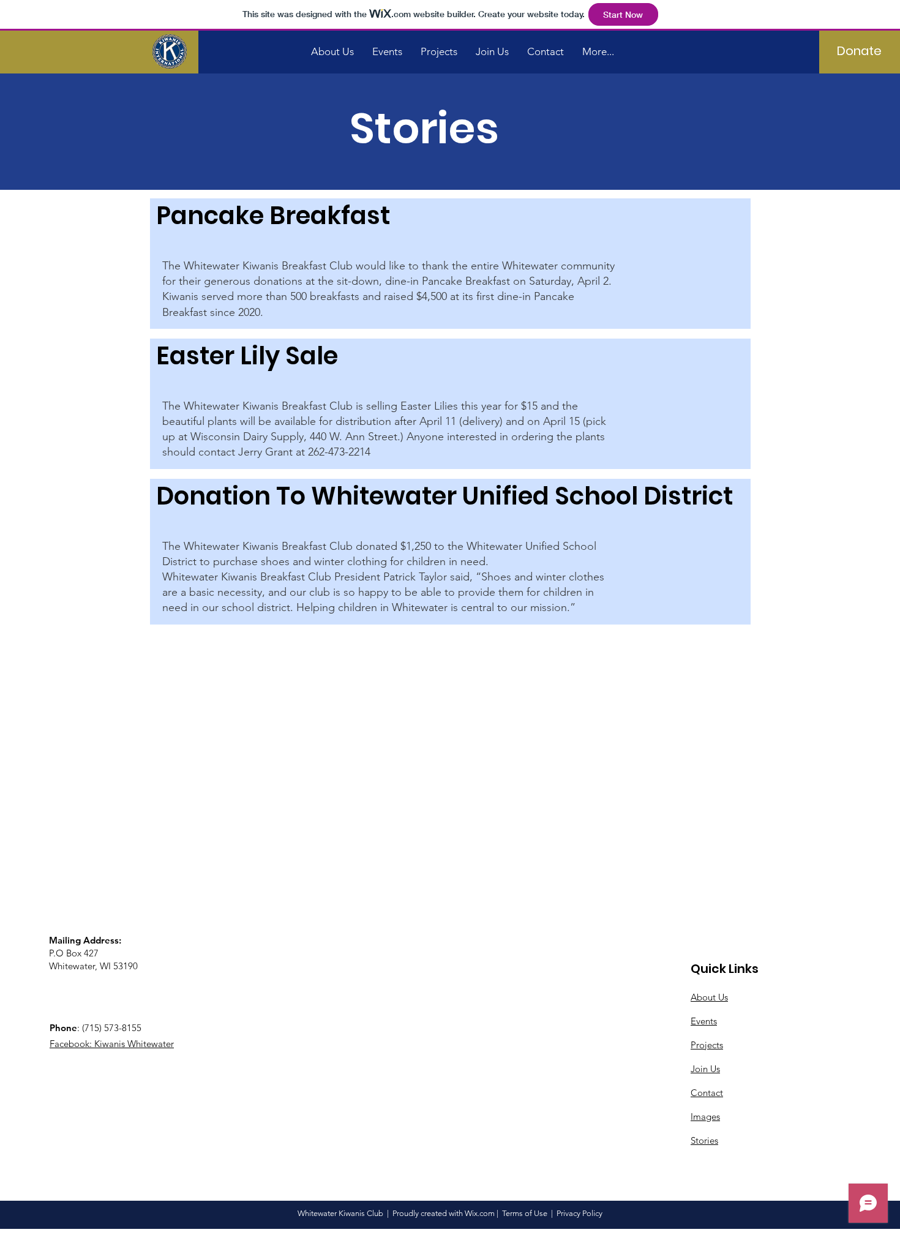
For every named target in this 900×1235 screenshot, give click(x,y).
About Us (709, 997)
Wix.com (480, 1213)
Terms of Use (524, 1213)
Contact (707, 1092)
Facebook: (72, 1043)
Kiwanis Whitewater (134, 1043)
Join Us (705, 1069)
